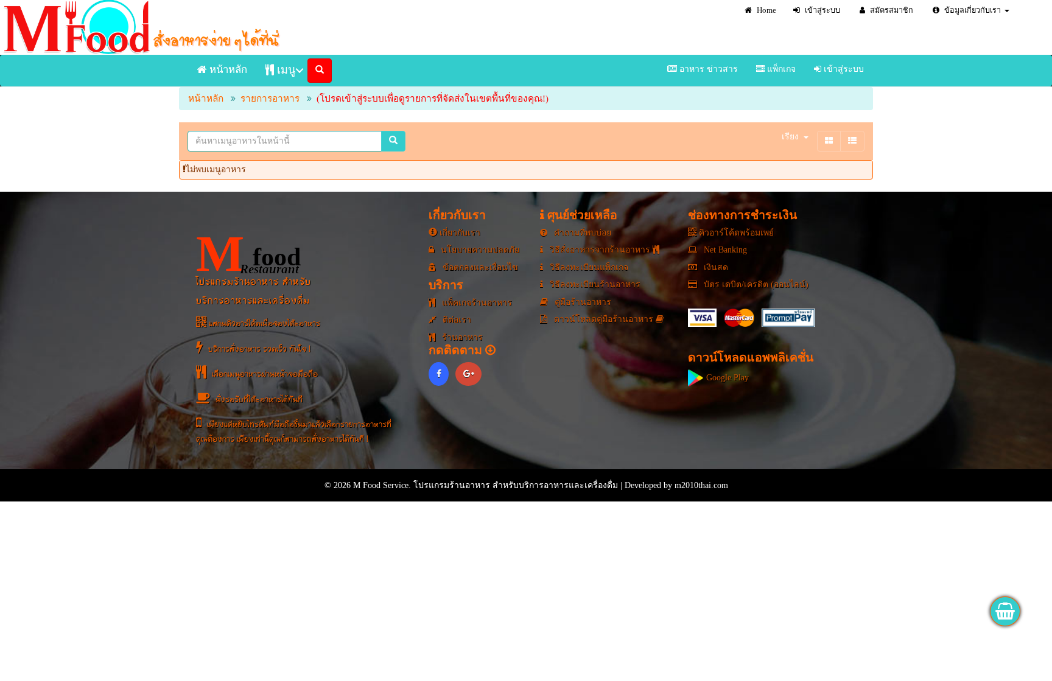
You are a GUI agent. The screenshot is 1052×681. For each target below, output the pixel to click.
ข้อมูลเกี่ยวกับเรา (971, 10)
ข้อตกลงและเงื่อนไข (479, 267)
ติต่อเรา (455, 319)
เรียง (790, 136)
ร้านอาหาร (461, 337)
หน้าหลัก (227, 69)
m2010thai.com (701, 485)
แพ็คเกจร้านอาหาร (476, 302)
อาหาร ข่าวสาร (707, 69)
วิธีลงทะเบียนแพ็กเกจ (587, 267)
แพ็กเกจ (780, 69)
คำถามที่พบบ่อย (581, 232)
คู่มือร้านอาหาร (581, 302)
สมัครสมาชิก (890, 10)
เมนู (284, 70)
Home (765, 10)
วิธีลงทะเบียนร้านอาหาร (593, 284)
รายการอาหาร (270, 98)
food (248, 254)
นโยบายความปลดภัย (478, 249)
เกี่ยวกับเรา (458, 232)
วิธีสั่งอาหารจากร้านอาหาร (600, 249)
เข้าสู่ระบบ (821, 10)
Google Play (726, 377)
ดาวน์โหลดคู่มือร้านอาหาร (604, 319)
